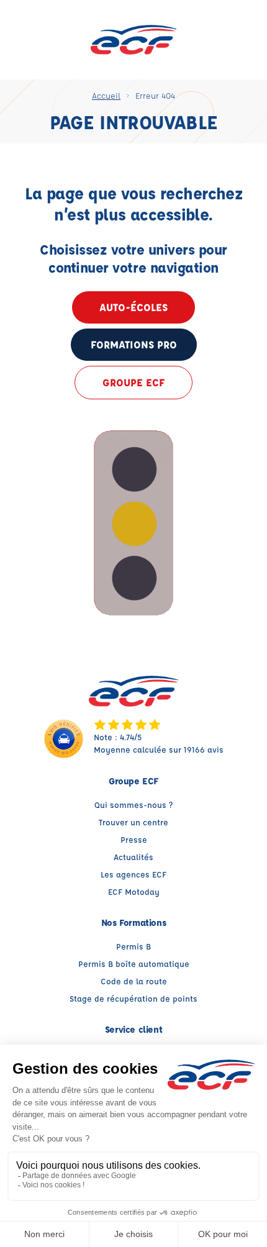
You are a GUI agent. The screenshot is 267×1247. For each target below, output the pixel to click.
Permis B (133, 946)
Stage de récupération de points (133, 998)
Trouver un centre (133, 822)
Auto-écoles (133, 307)
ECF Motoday (134, 891)
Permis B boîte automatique (133, 963)
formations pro (134, 344)
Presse (133, 839)
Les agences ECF (133, 874)
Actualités (133, 856)
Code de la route (134, 981)
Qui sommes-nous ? (133, 804)
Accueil (106, 95)
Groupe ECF (133, 382)
